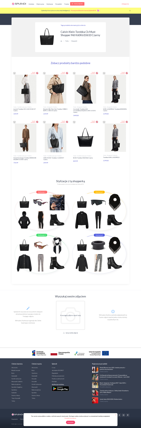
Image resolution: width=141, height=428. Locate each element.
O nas (53, 367)
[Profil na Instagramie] (123, 415)
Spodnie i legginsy (17, 387)
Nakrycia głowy (16, 384)
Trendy (66, 4)
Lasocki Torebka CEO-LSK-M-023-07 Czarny (24, 109)
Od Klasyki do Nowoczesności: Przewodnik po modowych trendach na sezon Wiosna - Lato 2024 (114, 376)
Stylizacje (50, 4)
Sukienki (14, 392)
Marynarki (35, 387)
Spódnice (14, 390)
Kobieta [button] (31, 4)
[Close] (130, 11)
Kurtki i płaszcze (16, 379)
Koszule (34, 379)
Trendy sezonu (104, 371)
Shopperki (74, 41)
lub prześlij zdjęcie (71, 333)
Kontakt (54, 381)
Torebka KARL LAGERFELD (111, 157)
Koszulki (34, 381)
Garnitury (34, 373)
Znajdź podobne (33, 73)
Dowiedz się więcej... (71, 418)
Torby (67, 41)
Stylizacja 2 (99, 192)
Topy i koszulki (16, 398)
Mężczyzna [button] (40, 4)
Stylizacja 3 (41, 235)
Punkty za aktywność (58, 379)
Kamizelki (14, 376)
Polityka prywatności (58, 376)
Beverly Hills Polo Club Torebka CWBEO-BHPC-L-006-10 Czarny (55, 109)
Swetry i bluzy (16, 395)
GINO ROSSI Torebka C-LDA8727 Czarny (53, 158)
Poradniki (58, 4)
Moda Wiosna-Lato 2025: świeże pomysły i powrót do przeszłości (112, 368)
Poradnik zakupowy (105, 387)
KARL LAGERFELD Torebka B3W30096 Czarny (115, 109)
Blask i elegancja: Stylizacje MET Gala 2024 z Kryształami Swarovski (113, 383)
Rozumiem (70, 422)
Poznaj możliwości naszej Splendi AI (83, 10)
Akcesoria (14, 367)
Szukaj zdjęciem (78, 4)
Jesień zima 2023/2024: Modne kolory (111, 399)
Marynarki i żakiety (17, 381)
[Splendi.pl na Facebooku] (119, 415)
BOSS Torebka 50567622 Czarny (83, 158)
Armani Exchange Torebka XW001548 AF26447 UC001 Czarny (24, 158)
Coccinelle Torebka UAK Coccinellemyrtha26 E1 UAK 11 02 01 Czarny (84, 110)
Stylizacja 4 (99, 235)
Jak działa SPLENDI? (58, 370)
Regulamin (55, 373)
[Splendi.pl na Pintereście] (127, 415)
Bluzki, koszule (16, 370)
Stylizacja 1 (41, 192)
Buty (13, 373)
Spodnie (34, 392)
